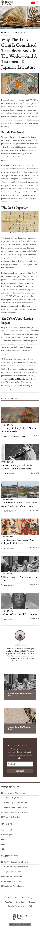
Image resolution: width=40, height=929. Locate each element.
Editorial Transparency (16, 906)
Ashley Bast (9, 474)
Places (3, 839)
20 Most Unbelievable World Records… (15, 812)
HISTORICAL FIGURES (19, 32)
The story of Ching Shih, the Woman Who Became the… (19, 430)
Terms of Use (13, 898)
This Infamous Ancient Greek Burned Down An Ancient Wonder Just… (19, 504)
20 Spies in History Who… (10, 798)
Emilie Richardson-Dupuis (14, 436)
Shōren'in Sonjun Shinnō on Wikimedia (20, 233)
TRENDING (7, 424)
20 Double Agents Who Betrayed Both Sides (20, 694)
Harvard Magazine (18, 379)
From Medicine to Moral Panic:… (13, 876)
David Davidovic (10, 511)
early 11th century (19, 137)
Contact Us (20, 902)
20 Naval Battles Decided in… (12, 881)
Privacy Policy (27, 898)
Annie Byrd (8, 619)
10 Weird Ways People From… (12, 886)
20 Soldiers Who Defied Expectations (19, 614)
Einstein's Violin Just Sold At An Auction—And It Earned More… (17, 467)
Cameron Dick (10, 585)
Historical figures (7, 835)
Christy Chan (6, 35)
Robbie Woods (9, 548)
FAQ (30, 906)
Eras (3, 844)
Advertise (8, 902)
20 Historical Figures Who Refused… (14, 803)
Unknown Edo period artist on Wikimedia (20, 95)
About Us (31, 902)
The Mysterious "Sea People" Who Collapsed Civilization (17, 541)
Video (3, 849)
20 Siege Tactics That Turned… (12, 871)
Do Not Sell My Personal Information (20, 924)
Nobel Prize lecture (25, 286)
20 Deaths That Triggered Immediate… (15, 867)
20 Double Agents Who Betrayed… (14, 793)
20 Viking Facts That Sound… (12, 817)
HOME (4, 32)
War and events (7, 830)
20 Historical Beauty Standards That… (15, 807)
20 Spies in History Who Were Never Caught (19, 728)
